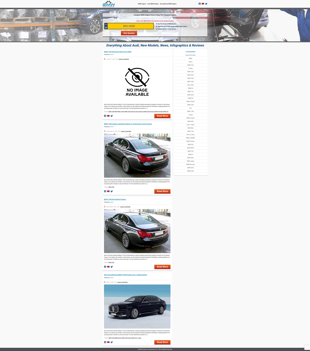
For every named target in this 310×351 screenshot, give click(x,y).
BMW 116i (191, 91)
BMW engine (190, 161)
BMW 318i (191, 151)
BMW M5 (190, 98)
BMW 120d (190, 71)
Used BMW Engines (153, 4)
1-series (190, 115)
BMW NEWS (190, 148)
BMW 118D (190, 111)
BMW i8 (190, 154)
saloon (190, 62)
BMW (190, 58)
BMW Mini (191, 128)
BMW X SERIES (190, 138)
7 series (190, 68)
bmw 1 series (190, 124)
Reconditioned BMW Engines (168, 4)
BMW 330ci (190, 158)
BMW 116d (190, 131)
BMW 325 (190, 144)
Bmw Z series (190, 134)
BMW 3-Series (190, 141)
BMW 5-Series (190, 101)
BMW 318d (190, 78)
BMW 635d (190, 168)
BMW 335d (190, 171)
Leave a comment (124, 59)
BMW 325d (190, 105)
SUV (190, 108)
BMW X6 (190, 88)
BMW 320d (190, 95)
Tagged (106, 111)
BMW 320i (191, 121)
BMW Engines (142, 4)
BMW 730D (190, 81)
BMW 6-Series (190, 118)
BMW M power (190, 164)
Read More (162, 115)
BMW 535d (190, 75)
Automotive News (191, 55)
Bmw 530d (190, 85)
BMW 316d (190, 65)
